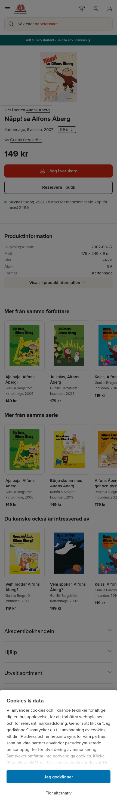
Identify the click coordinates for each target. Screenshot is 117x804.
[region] (58, 747)
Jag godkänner (58, 777)
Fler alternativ (58, 793)
